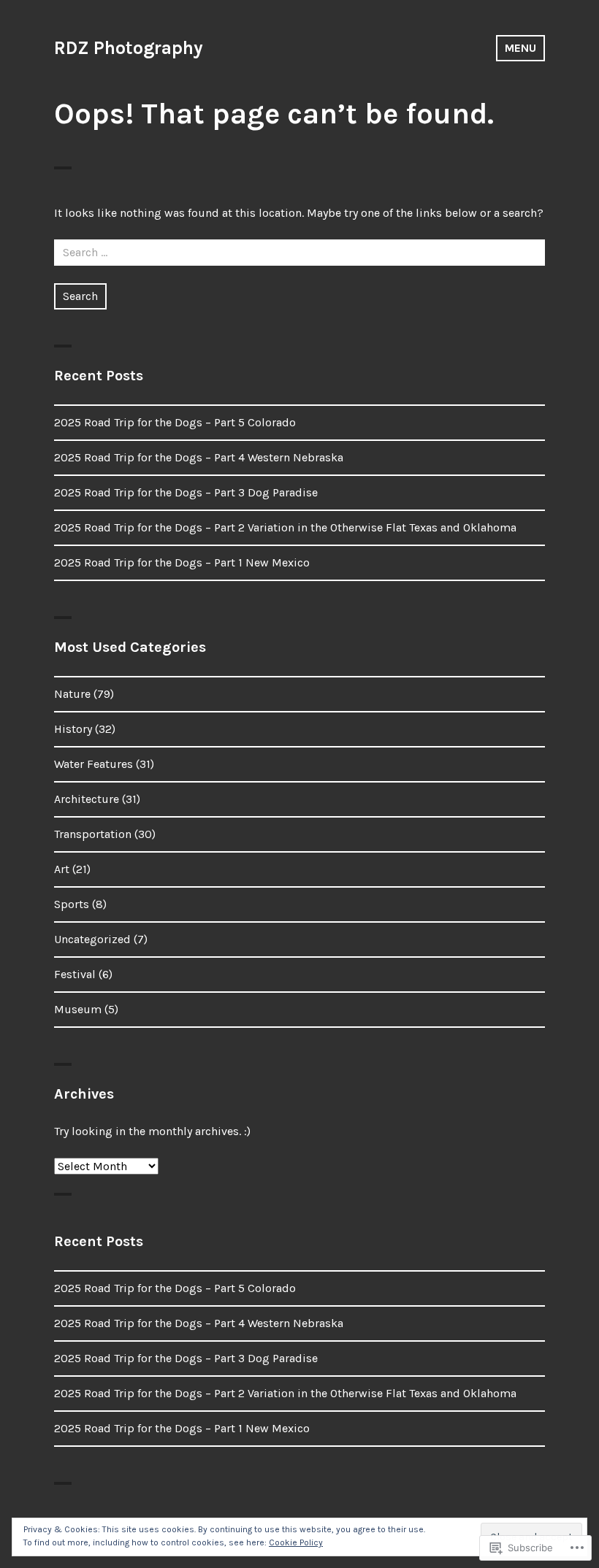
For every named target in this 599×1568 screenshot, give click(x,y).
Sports (71, 904)
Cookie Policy (296, 1542)
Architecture (86, 799)
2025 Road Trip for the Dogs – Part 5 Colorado (175, 422)
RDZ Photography (128, 47)
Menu (520, 48)
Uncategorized (92, 939)
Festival (75, 974)
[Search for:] (299, 252)
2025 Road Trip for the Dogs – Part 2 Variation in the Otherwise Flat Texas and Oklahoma (285, 527)
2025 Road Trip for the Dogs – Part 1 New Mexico (182, 562)
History (73, 729)
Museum (78, 1009)
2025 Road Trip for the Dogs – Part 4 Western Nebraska (198, 457)
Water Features (93, 764)
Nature (72, 694)
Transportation (92, 834)
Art (61, 869)
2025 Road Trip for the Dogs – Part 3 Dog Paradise (186, 492)
